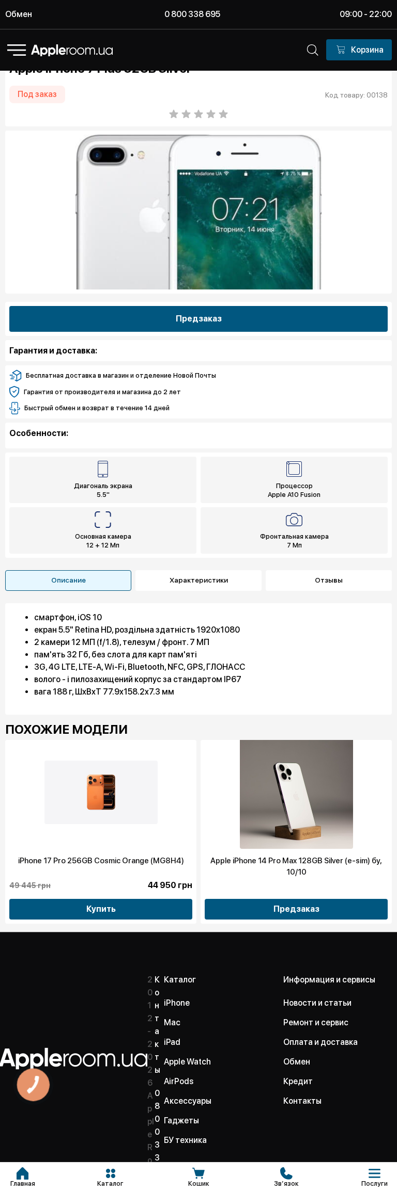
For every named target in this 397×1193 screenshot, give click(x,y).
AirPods (178, 1081)
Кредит (298, 1081)
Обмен (18, 14)
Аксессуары (187, 1101)
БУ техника (185, 1140)
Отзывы (329, 580)
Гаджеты (181, 1120)
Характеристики (199, 580)
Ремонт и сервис (315, 1022)
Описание (68, 580)
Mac (172, 1022)
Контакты (302, 1101)
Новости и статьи (317, 1003)
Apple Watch (187, 1062)
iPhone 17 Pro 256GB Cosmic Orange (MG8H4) (101, 860)
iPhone (177, 1003)
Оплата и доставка (320, 1042)
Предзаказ (199, 319)
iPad (172, 1042)
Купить (101, 909)
